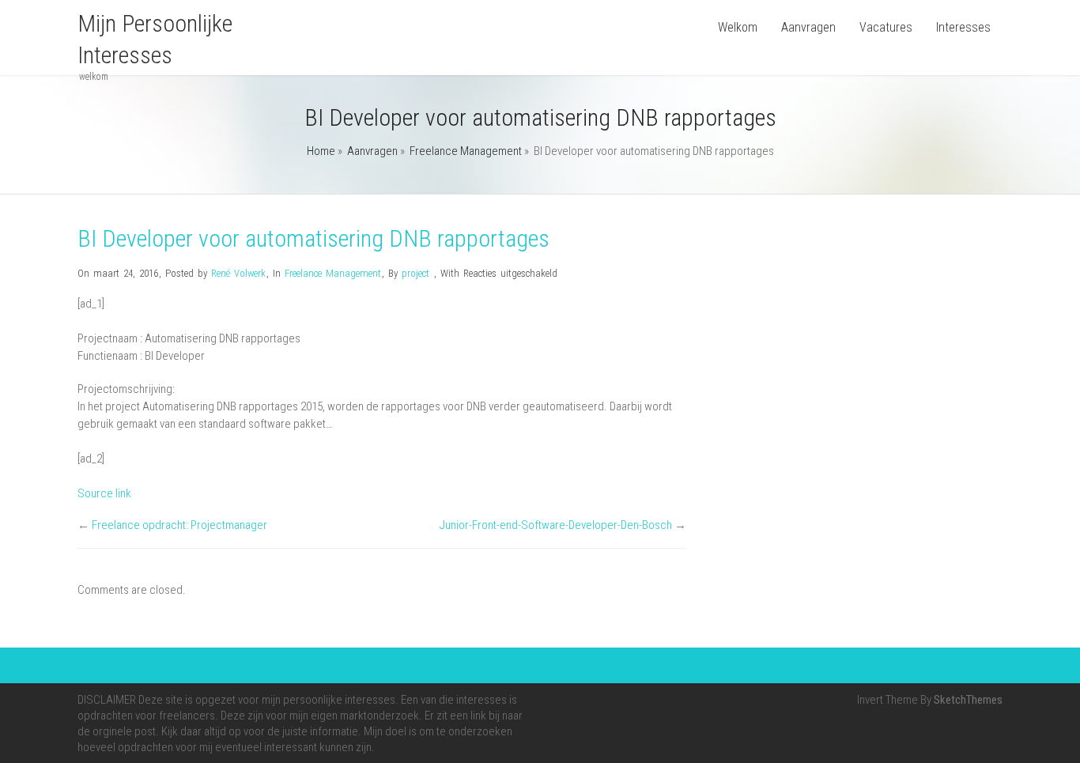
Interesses (963, 27)
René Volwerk (238, 273)
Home (321, 151)
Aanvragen (808, 27)
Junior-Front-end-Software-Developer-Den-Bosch (556, 525)
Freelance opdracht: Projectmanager (179, 525)
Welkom (737, 27)
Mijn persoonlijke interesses (154, 39)
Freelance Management (466, 151)
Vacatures (885, 27)
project (415, 273)
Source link (104, 493)
